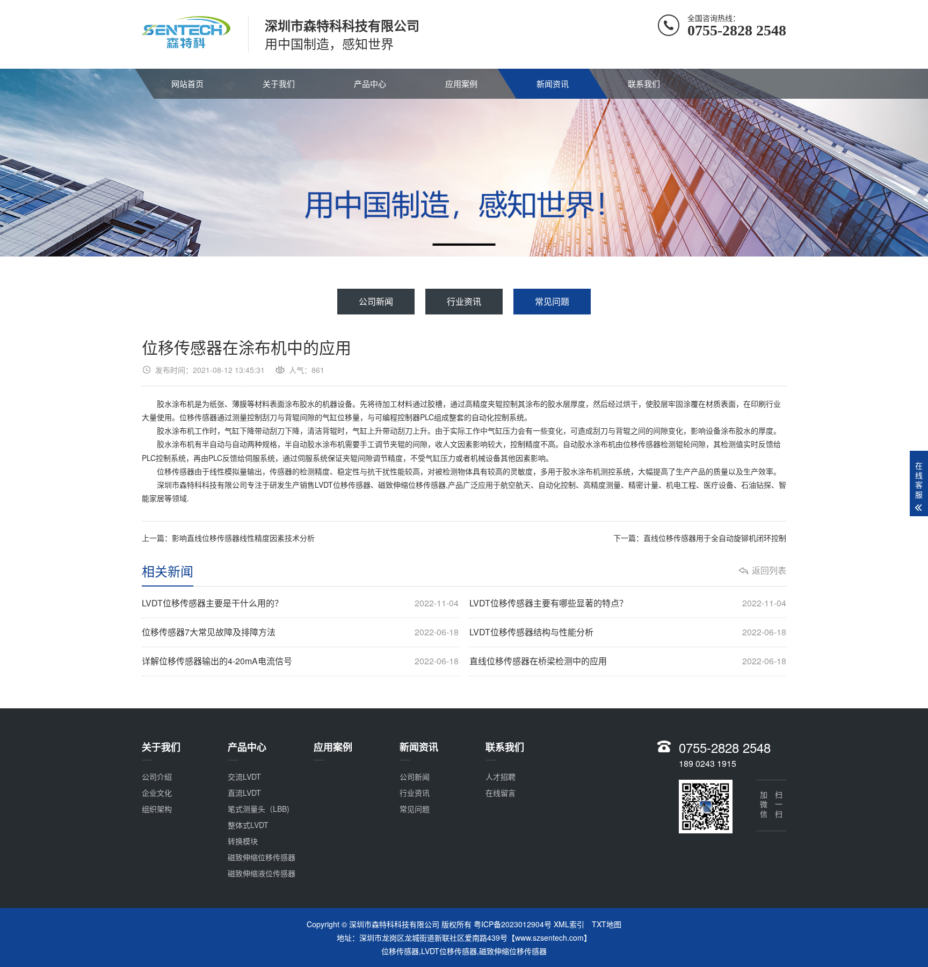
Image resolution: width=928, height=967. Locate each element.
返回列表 (769, 570)
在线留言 (500, 792)
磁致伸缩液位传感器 (261, 873)
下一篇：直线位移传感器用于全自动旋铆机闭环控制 (699, 537)
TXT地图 (606, 924)
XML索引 (569, 924)
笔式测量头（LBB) (258, 808)
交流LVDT (244, 776)
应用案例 (461, 83)
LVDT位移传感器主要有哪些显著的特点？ (627, 603)
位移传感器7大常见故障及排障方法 (300, 632)
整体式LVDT (248, 824)
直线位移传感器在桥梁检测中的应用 (627, 661)
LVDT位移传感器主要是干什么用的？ (300, 603)
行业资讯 (464, 301)
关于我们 (279, 83)
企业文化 (157, 792)
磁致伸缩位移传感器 (261, 857)
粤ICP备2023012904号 (513, 924)
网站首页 (187, 83)
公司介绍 (157, 776)
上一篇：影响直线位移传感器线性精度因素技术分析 (228, 537)
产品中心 (370, 83)
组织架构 (157, 808)
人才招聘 (500, 776)
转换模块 (243, 841)
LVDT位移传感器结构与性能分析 (627, 632)
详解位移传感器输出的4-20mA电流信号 (300, 661)
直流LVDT (244, 792)
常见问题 (552, 301)
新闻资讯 (552, 83)
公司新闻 (376, 301)
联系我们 (644, 83)
